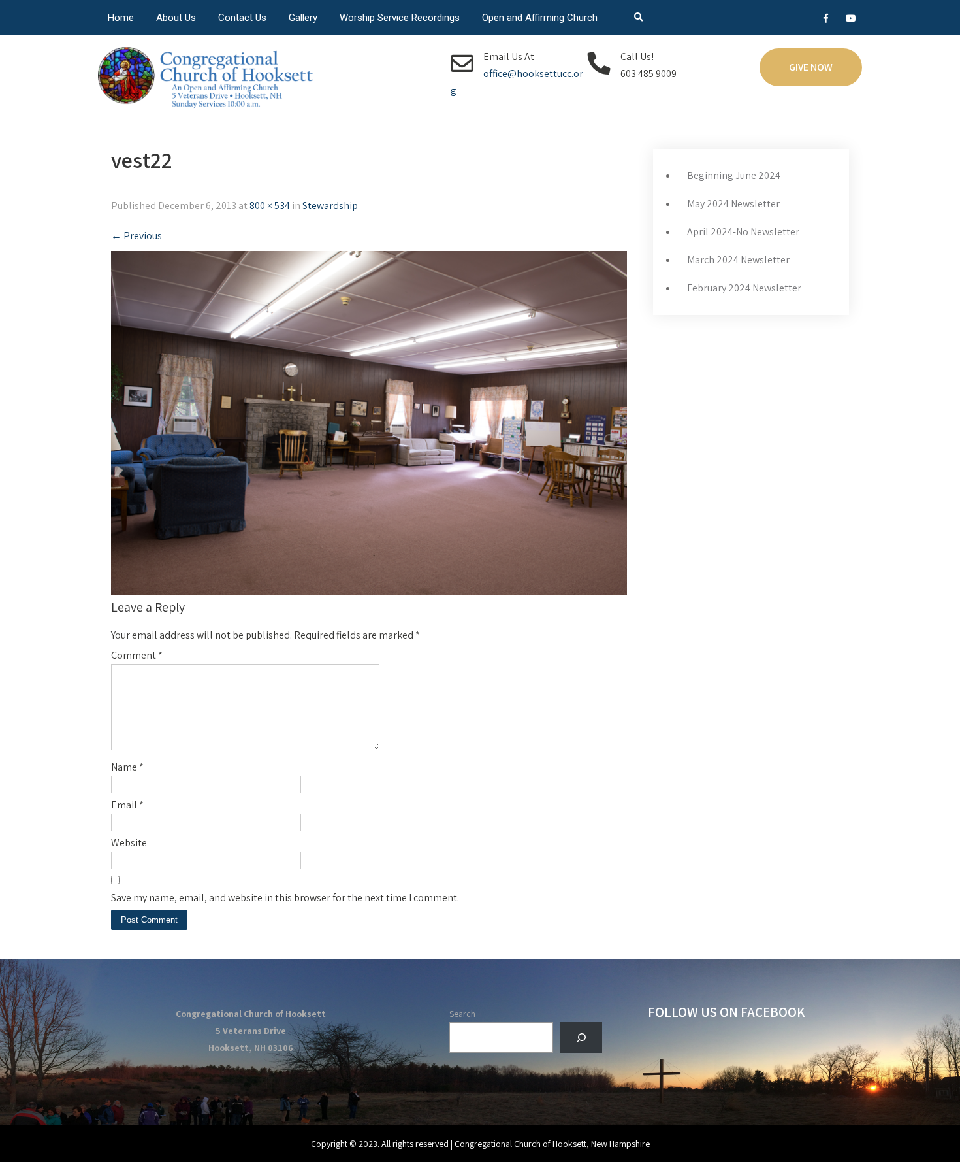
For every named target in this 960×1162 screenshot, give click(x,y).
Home (121, 18)
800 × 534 (269, 205)
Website (129, 843)
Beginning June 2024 (733, 175)
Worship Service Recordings (400, 18)
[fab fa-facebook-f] (825, 20)
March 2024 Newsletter (738, 260)
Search (462, 1014)
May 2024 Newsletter (733, 203)
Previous (136, 235)
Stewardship (330, 205)
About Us (176, 18)
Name (127, 767)
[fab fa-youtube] (850, 20)
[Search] (581, 1037)
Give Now (811, 67)
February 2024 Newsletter (744, 288)
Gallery (303, 18)
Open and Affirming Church (540, 18)
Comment (137, 655)
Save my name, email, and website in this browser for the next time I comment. (285, 898)
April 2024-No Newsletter (743, 232)
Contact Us (242, 18)
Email (127, 805)
